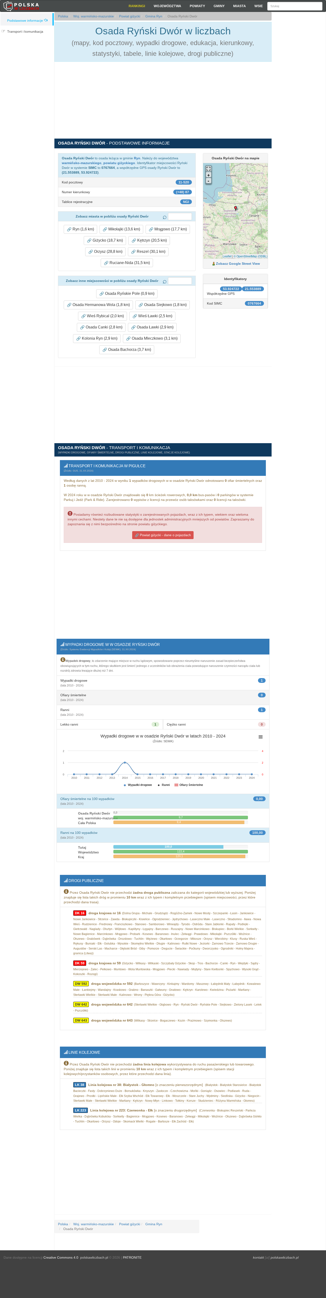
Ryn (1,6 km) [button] (83, 229)
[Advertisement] (299, 97)
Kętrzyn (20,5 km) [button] (151, 240)
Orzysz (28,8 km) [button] (107, 251)
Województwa (167, 6)
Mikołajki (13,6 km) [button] (123, 229)
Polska (63, 16)
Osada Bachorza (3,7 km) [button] (129, 350)
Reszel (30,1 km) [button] (150, 251)
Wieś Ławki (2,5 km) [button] (154, 316)
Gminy (219, 6)
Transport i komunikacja (25, 31)
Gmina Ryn (153, 16)
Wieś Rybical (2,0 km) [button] (105, 316)
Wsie (258, 6)
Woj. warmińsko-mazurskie (93, 16)
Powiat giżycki (129, 16)
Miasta (239, 6)
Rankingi (137, 6)
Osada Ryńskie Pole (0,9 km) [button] (129, 293)
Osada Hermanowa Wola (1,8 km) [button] (101, 305)
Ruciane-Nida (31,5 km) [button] (129, 263)
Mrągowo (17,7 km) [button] (170, 229)
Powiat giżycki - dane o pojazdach (165, 535)
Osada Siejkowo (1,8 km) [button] (165, 305)
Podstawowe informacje (25, 20)
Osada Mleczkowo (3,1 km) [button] (154, 338)
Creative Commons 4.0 (60, 1257)
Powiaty (197, 6)
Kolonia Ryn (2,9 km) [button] (99, 338)
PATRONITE (132, 1257)
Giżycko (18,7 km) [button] (107, 240)
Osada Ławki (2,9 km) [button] (155, 327)
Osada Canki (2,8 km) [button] (103, 327)
